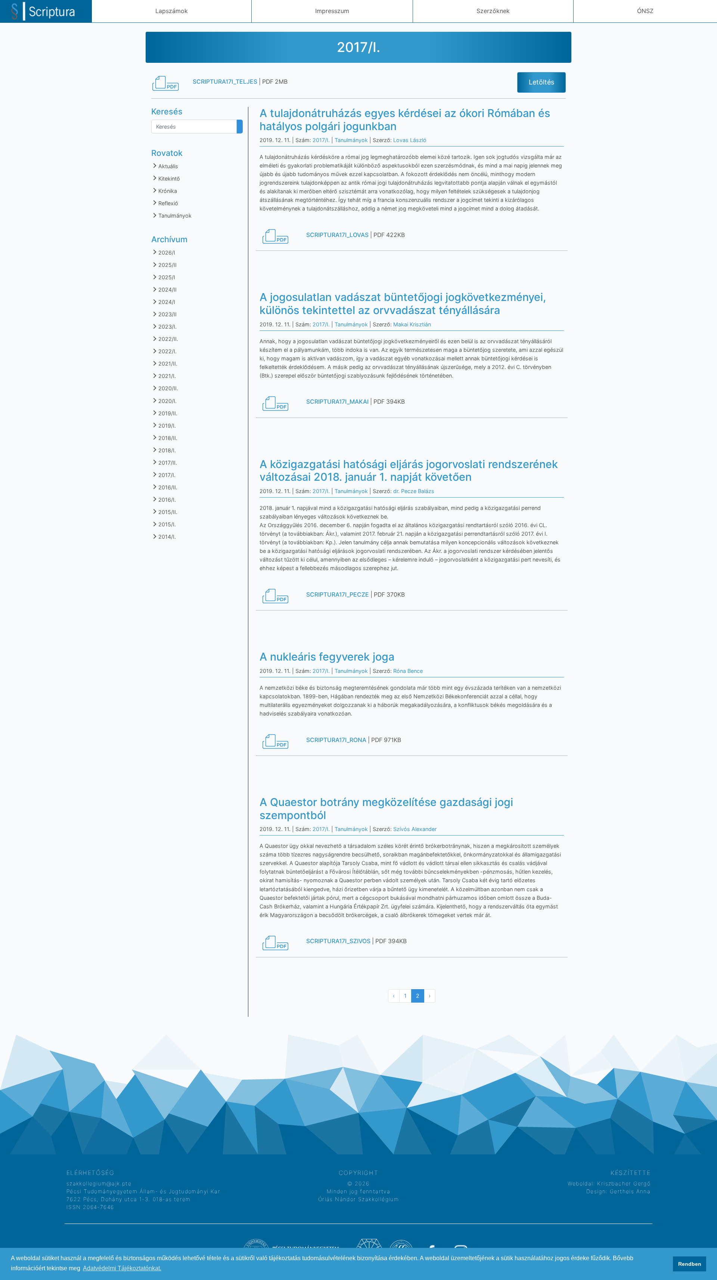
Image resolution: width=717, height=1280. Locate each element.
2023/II (167, 314)
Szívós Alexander (415, 829)
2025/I (166, 277)
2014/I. (166, 536)
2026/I (166, 252)
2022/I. (167, 351)
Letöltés (541, 82)
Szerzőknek (493, 11)
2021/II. (167, 363)
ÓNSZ (645, 11)
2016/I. (166, 499)
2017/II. (167, 462)
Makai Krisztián (412, 324)
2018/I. (166, 450)
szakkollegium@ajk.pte (98, 1183)
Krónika (167, 191)
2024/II (167, 289)
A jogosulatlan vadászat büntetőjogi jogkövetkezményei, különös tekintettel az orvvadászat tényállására (403, 303)
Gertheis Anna (629, 1191)
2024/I (166, 302)
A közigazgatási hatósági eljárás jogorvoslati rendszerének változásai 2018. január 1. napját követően (409, 471)
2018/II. (167, 438)
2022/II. (167, 339)
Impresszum (332, 11)
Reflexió (167, 203)
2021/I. (166, 376)
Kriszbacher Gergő (623, 1183)
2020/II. (167, 388)
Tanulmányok (174, 215)
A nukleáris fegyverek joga (327, 656)
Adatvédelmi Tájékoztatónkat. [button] (122, 1268)
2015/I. (166, 524)
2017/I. (166, 475)
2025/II (167, 265)
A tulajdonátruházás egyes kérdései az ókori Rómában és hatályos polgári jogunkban (405, 120)
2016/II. (167, 487)
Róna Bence (408, 671)
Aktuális (167, 166)
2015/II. (167, 512)
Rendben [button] (689, 1264)
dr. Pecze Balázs (413, 491)
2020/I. (167, 401)
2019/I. (166, 425)
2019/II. (167, 413)
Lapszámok (171, 11)
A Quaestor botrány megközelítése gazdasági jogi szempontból (386, 809)
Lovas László (409, 140)
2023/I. (167, 326)
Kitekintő (168, 178)
